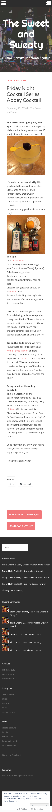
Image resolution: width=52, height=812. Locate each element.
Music (4, 707)
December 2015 (9, 678)
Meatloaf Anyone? (21, 526)
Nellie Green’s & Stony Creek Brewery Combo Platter (26, 564)
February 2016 (8, 669)
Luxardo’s (26, 358)
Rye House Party (33, 642)
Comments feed (9, 741)
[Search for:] (15, 547)
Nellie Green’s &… (18, 622)
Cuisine (5, 699)
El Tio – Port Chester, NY (24, 514)
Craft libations (16, 80)
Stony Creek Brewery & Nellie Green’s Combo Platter (26, 577)
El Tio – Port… (16, 642)
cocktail (12, 291)
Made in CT (7, 703)
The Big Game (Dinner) (12, 590)
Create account (9, 727)
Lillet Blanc (18, 260)
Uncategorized (8, 712)
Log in (5, 732)
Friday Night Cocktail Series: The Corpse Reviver (23, 584)
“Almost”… (14, 634)
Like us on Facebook (11, 755)
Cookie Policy (14, 801)
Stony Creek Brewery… (20, 611)
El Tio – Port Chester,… (33, 634)
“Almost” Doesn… (34, 650)
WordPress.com (9, 745)
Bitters (12, 409)
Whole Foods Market (17, 350)
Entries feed (7, 736)
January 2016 (8, 674)
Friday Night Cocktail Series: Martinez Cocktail (22, 571)
